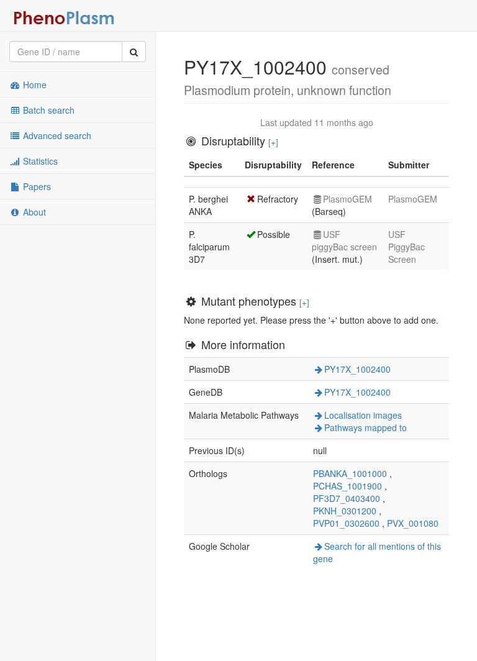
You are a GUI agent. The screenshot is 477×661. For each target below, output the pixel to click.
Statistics (39, 161)
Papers (35, 186)
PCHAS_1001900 (347, 486)
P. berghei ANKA (208, 205)
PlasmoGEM (347, 199)
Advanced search (55, 135)
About (33, 212)
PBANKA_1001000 (350, 473)
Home (33, 84)
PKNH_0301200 (344, 510)
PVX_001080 (412, 523)
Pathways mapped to (365, 427)
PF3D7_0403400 (346, 498)
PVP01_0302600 (346, 523)
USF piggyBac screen (344, 240)
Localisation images (363, 415)
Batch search (47, 110)
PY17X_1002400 (357, 369)
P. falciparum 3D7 (209, 246)
